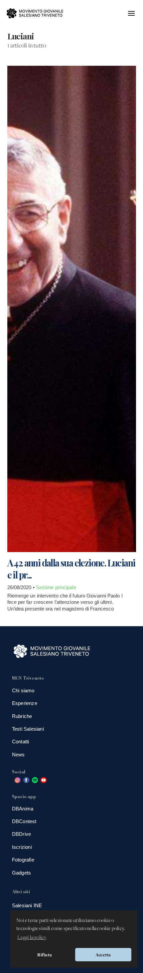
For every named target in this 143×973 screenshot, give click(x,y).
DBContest (24, 821)
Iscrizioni (22, 847)
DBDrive (21, 834)
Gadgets (21, 873)
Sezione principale (56, 587)
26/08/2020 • (21, 587)
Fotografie (23, 860)
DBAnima (22, 808)
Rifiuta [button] (44, 955)
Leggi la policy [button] (31, 937)
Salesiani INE (27, 905)
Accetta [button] (103, 955)
